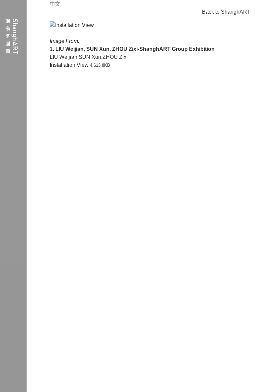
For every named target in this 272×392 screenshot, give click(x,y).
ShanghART (235, 12)
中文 (55, 4)
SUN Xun (90, 57)
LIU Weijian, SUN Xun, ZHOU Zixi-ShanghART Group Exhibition (135, 49)
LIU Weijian (63, 57)
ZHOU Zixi (115, 57)
